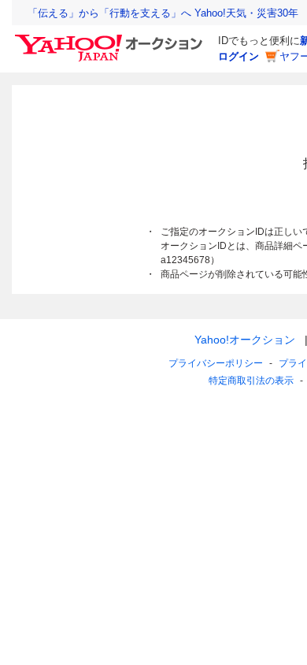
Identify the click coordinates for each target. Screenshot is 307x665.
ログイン (238, 56)
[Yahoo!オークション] (111, 38)
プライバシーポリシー (215, 363)
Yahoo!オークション (244, 339)
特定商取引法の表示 (251, 380)
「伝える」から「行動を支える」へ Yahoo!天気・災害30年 (163, 13)
